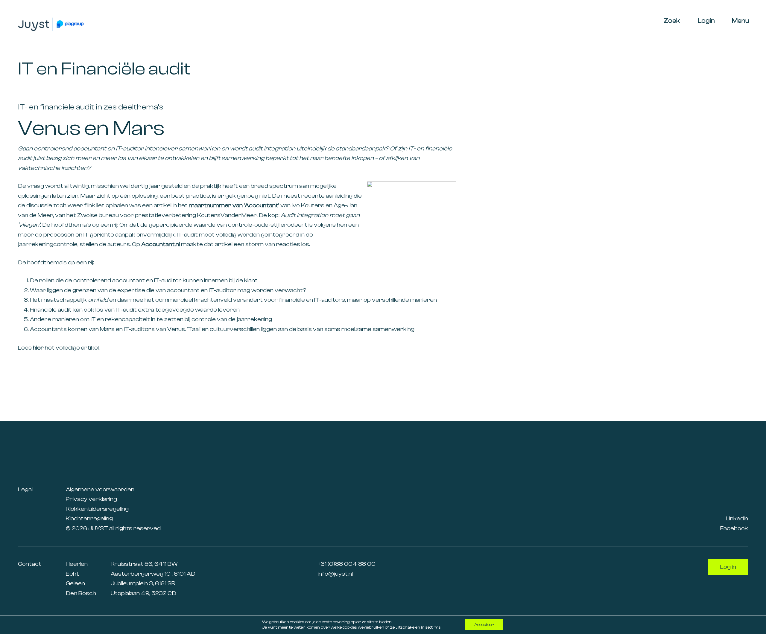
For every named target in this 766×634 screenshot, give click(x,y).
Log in (728, 566)
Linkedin (737, 518)
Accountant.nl (160, 244)
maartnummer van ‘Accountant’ (234, 205)
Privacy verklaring (91, 499)
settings (433, 627)
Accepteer (484, 624)
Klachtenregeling (89, 518)
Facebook (734, 528)
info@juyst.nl (335, 573)
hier (38, 347)
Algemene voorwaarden (100, 489)
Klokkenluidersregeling (97, 508)
